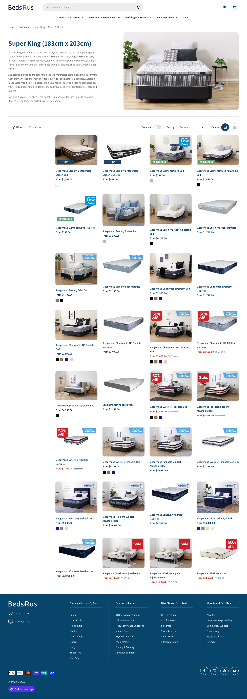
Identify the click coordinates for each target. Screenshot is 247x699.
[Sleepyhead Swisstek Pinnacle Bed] (123, 442)
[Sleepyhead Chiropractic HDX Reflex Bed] (171, 326)
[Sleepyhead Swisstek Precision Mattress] (76, 441)
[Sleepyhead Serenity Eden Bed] (76, 269)
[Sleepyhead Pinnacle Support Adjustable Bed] (171, 442)
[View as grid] (225, 127)
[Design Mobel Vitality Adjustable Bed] (76, 385)
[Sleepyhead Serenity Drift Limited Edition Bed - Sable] (57, 185)
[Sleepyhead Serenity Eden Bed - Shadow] (57, 300)
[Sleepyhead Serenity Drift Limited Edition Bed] (76, 150)
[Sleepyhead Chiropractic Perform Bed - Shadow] (156, 298)
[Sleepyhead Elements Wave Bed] (171, 150)
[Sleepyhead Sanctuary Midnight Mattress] (171, 496)
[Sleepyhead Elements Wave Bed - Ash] (151, 181)
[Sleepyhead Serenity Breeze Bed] (123, 210)
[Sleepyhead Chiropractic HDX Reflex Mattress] (218, 324)
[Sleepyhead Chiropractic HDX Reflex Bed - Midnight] (160, 362)
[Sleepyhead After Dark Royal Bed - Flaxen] (207, 528)
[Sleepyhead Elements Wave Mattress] (76, 208)
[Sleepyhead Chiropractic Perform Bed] (171, 268)
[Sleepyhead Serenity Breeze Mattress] (218, 208)
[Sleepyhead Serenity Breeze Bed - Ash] (104, 241)
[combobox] (93, 7)
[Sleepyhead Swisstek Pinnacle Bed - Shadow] (109, 472)
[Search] (139, 7)
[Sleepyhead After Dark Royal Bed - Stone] (203, 528)
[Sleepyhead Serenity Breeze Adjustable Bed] (171, 209)
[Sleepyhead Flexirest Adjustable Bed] (123, 553)
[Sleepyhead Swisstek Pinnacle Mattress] (218, 442)
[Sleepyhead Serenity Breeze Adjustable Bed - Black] (151, 244)
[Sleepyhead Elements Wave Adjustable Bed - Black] (198, 185)
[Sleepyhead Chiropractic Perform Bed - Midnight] (160, 298)
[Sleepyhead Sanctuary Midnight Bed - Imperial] (57, 528)
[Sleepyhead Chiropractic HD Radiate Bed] (76, 325)
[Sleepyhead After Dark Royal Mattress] (76, 552)
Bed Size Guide (73, 96)
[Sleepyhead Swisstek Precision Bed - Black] (151, 417)
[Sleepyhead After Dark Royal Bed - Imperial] (198, 528)
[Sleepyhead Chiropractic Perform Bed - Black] (151, 298)
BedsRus (20, 682)
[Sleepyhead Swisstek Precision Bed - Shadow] (156, 417)
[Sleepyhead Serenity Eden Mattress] (123, 267)
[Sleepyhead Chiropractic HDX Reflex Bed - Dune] (165, 362)
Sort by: (171, 127)
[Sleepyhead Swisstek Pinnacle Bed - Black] (104, 472)
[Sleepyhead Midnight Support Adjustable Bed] (123, 497)
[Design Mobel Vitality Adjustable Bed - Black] (57, 415)
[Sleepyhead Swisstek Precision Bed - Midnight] (160, 417)
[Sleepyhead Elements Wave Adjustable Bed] (218, 150)
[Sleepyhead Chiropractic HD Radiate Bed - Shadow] (62, 359)
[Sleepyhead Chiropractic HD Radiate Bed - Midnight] (66, 359)
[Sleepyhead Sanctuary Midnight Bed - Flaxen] (66, 528)
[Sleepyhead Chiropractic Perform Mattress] (218, 267)
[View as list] (235, 127)
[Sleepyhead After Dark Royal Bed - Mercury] (212, 528)
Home (11, 27)
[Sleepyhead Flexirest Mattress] (218, 553)
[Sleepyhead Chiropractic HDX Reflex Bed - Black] (151, 362)
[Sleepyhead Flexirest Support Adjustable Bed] (171, 553)
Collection (24, 27)
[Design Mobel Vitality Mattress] (123, 385)
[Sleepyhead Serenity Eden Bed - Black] (62, 300)
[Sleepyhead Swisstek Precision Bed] (171, 386)
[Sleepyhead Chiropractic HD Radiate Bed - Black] (57, 359)
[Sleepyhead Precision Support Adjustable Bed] (218, 386)
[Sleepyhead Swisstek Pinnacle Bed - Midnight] (113, 472)
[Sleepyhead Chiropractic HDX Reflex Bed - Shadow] (156, 362)
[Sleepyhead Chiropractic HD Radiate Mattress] (123, 324)
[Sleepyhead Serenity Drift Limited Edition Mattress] (123, 150)
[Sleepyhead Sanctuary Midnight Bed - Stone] (62, 528)
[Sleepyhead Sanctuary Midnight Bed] (76, 497)
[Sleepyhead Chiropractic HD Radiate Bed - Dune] (71, 359)
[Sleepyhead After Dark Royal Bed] (218, 497)
